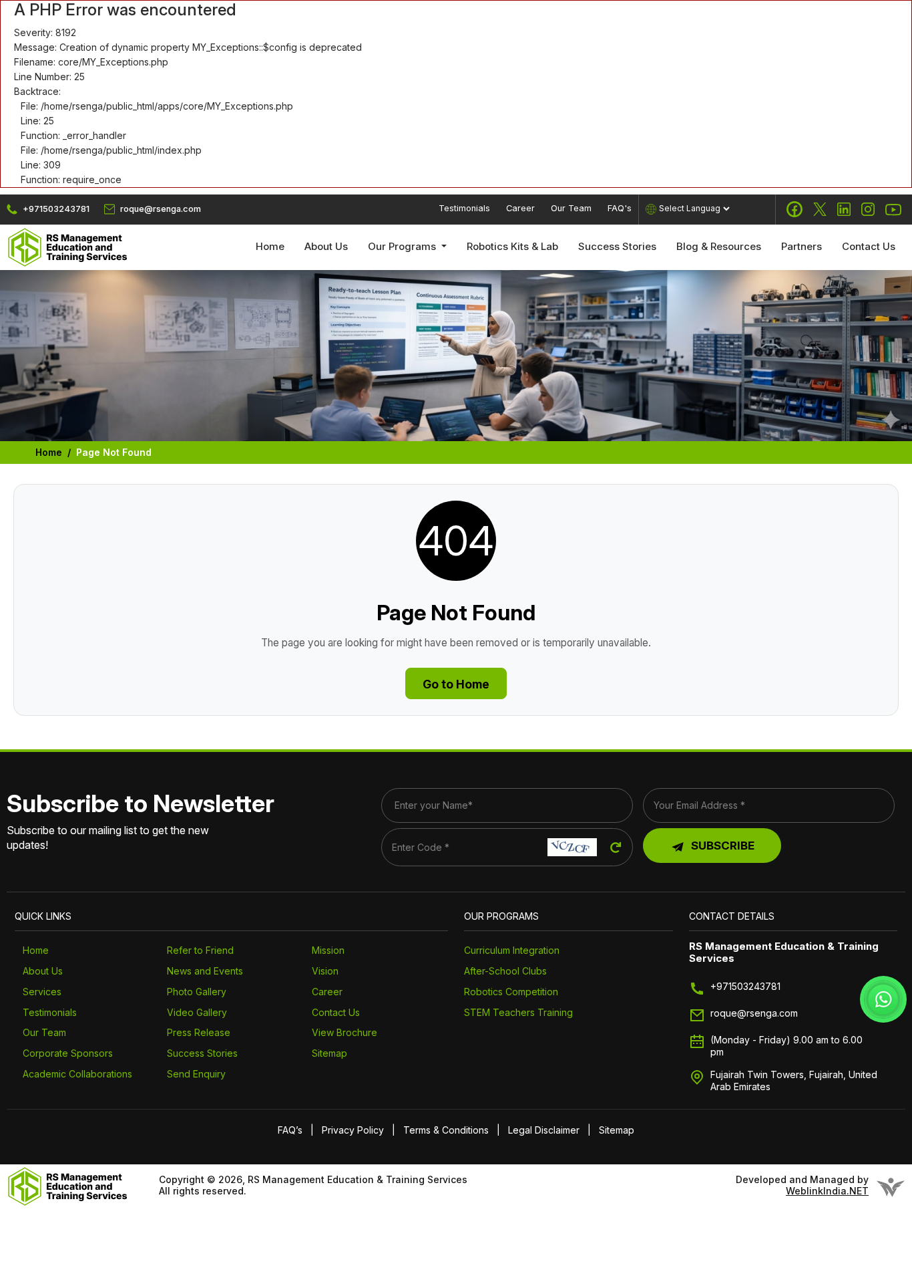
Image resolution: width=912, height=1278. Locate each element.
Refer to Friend (200, 950)
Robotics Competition (511, 991)
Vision (325, 971)
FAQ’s (290, 1130)
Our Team (571, 208)
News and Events (205, 971)
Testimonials (464, 208)
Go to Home (456, 684)
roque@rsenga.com (754, 1013)
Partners (801, 246)
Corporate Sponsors (68, 1053)
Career (520, 208)
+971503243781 (745, 986)
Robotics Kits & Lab (512, 246)
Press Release (198, 1032)
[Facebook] (794, 209)
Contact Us (868, 246)
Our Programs (403, 246)
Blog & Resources (718, 246)
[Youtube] (893, 210)
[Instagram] (868, 209)
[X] (820, 209)
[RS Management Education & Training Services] (68, 246)
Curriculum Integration (511, 950)
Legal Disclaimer (544, 1130)
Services (42, 991)
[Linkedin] (844, 209)
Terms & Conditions (446, 1130)
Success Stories (617, 246)
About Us (326, 246)
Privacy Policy (353, 1130)
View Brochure (344, 1032)
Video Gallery (197, 1012)
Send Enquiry (196, 1073)
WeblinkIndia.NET (827, 1191)
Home (270, 246)
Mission (328, 950)
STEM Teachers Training (518, 1012)
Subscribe (722, 845)
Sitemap (329, 1053)
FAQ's (620, 208)
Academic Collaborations (77, 1073)
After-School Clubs (505, 971)
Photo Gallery (196, 991)
